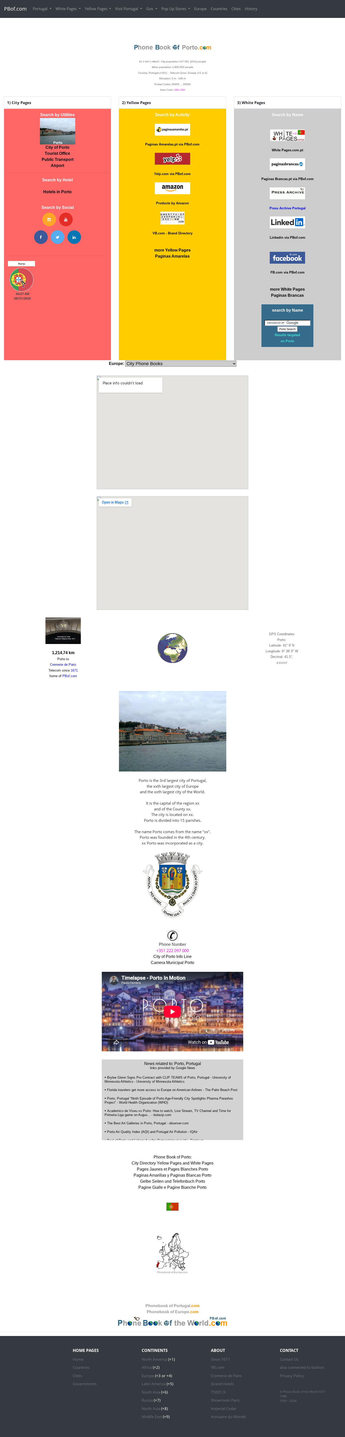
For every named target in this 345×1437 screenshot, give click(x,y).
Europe (200, 8)
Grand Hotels (222, 1383)
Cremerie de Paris (226, 1375)
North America (154, 1359)
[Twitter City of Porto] (57, 237)
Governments (84, 1383)
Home (78, 1359)
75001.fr (218, 1392)
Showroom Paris (225, 1400)
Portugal (40, 8)
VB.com (217, 1367)
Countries (219, 8)
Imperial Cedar (223, 1408)
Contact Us (289, 1359)
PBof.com (15, 8)
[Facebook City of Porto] (41, 237)
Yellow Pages (96, 8)
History (251, 8)
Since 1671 (220, 1359)
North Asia (151, 1408)
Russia (147, 1400)
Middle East (152, 1416)
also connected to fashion (302, 1367)
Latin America (154, 1383)
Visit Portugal (127, 8)
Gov (150, 8)
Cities (236, 8)
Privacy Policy (292, 1375)
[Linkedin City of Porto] (74, 237)
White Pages (67, 8)
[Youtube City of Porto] (66, 219)
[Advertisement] (172, 29)
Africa (147, 1367)
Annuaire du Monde (228, 1416)
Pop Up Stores (174, 8)
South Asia (151, 1392)
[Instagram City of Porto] (49, 219)
